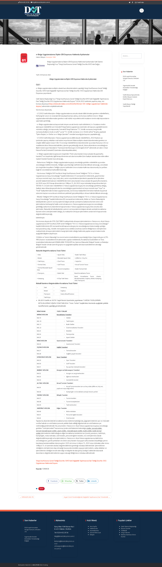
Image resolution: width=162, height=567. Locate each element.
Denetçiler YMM (51, 57)
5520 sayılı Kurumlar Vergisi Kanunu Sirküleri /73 (131, 78)
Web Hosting (44, 565)
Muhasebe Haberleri (24, 565)
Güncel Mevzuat (95, 533)
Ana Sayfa (93, 526)
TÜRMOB (124, 531)
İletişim (92, 535)
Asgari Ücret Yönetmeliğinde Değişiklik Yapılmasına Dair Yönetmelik (87, 497)
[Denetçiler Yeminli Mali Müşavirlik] (32, 11)
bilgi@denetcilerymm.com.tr (41, 2)
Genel (41, 489)
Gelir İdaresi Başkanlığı (128, 526)
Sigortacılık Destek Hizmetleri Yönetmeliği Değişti (130, 88)
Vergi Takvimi (125, 533)
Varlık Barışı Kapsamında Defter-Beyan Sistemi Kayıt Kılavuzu (131, 97)
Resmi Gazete (125, 528)
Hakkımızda (94, 528)
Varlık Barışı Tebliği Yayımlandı (129, 105)
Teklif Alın (140, 2)
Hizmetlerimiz (94, 531)
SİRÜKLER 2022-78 (26, 497)
